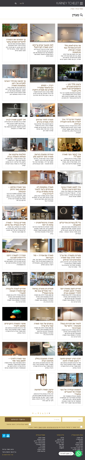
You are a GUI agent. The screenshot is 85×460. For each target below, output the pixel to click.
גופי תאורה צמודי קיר (77, 448)
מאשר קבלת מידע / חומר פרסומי (17, 424)
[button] (78, 453)
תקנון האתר (42, 427)
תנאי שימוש (60, 439)
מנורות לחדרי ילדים (39, 441)
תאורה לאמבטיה (40, 444)
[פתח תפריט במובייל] (81, 3)
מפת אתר (61, 444)
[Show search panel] (15, 3)
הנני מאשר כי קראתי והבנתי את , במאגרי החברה (54, 427)
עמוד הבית (79, 9)
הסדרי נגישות (60, 443)
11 (33, 413)
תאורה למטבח (41, 439)
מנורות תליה (79, 443)
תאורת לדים (42, 448)
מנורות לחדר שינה (40, 443)
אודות (62, 438)
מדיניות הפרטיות (52, 427)
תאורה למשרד (41, 449)
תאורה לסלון (41, 438)
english (61, 448)
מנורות (81, 441)
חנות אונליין (79, 439)
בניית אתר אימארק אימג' (9, 452)
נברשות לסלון (41, 451)
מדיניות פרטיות (59, 441)
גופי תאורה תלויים (78, 449)
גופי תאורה (80, 438)
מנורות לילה (79, 446)
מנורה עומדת (79, 444)
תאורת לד (42, 446)
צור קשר (61, 446)
